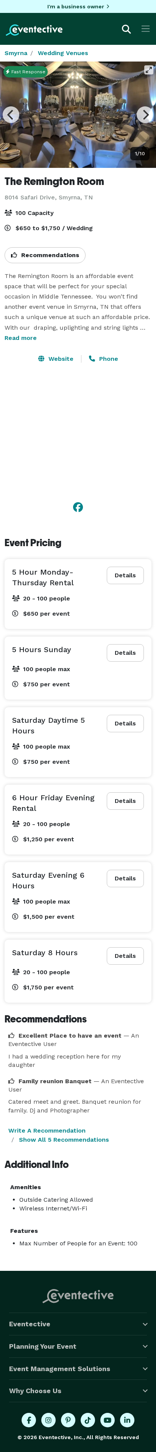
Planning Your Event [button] (42, 1346)
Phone (107, 358)
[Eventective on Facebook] (29, 1420)
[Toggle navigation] (145, 29)
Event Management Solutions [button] (59, 1369)
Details (125, 575)
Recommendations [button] (49, 255)
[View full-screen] (148, 69)
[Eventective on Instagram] (48, 1420)
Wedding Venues (63, 53)
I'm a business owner (75, 6)
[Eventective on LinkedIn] (127, 1420)
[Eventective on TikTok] (88, 1420)
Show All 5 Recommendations (64, 1139)
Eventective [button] (29, 1324)
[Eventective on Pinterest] (68, 1420)
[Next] (145, 114)
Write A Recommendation (47, 1130)
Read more (21, 337)
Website (60, 358)
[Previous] (11, 114)
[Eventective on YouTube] (107, 1420)
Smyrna (16, 53)
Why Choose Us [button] (35, 1391)
